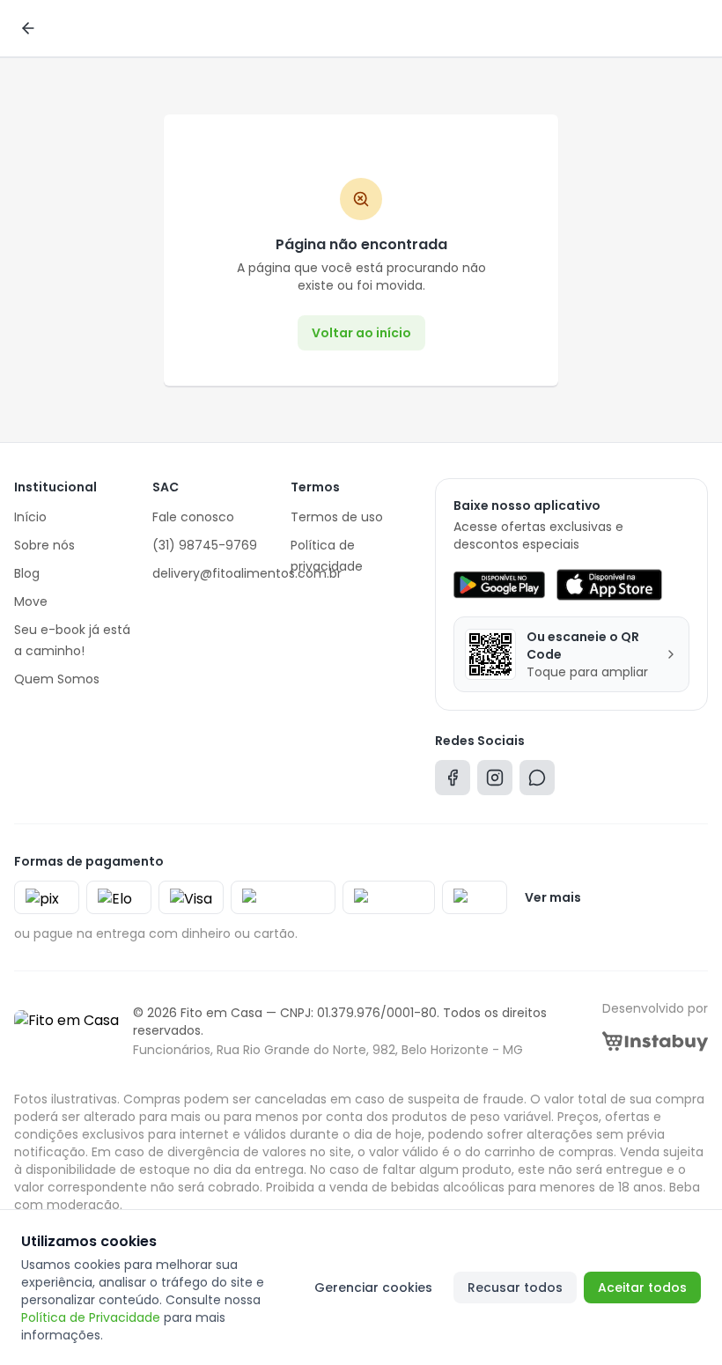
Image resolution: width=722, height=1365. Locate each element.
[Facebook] (452, 781)
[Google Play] (498, 584)
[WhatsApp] (537, 781)
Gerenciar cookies (373, 1287)
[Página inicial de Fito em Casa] (66, 1031)
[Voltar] (28, 28)
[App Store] (609, 584)
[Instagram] (494, 781)
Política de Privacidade (90, 1317)
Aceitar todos (642, 1287)
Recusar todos (515, 1287)
